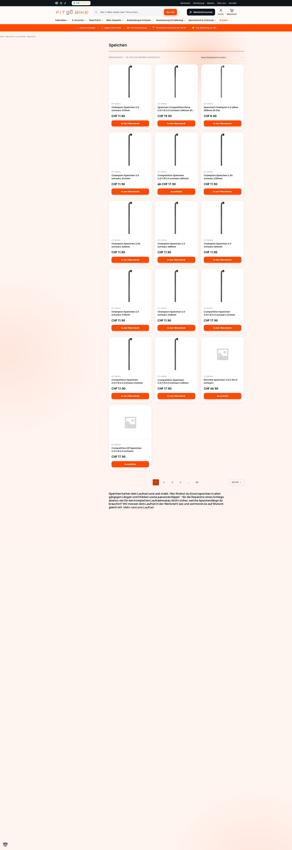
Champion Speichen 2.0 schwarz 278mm (125, 313)
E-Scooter (79, 20)
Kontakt (233, 3)
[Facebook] (56, 3)
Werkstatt (185, 3)
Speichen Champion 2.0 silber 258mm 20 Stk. (221, 109)
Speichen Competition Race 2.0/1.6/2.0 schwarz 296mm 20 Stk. (175, 109)
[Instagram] (61, 3)
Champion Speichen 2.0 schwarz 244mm (125, 177)
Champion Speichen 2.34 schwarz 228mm (125, 245)
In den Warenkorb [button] (130, 123)
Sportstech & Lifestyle (202, 20)
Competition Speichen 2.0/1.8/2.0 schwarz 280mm (173, 177)
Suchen (170, 12)
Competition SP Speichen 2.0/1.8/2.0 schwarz (126, 450)
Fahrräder (62, 20)
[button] (5, 844)
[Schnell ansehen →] (130, 81)
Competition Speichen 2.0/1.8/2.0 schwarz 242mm (219, 313)
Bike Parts (96, 20)
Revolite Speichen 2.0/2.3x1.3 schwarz (220, 381)
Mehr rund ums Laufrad (138, 507)
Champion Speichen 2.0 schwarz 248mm (171, 313)
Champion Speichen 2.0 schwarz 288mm (171, 245)
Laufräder (21, 36)
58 (197, 482)
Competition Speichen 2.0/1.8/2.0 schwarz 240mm (127, 381)
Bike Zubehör (115, 20)
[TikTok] (65, 3)
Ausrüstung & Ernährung (170, 20)
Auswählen (176, 191)
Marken (210, 3)
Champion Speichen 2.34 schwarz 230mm (218, 177)
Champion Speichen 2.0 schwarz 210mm (125, 109)
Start (2, 36)
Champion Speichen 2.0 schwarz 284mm (217, 245)
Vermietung (198, 3)
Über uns (221, 3)
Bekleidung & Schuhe (140, 20)
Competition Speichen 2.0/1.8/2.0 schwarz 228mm (173, 381)
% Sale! (223, 20)
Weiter (235, 482)
